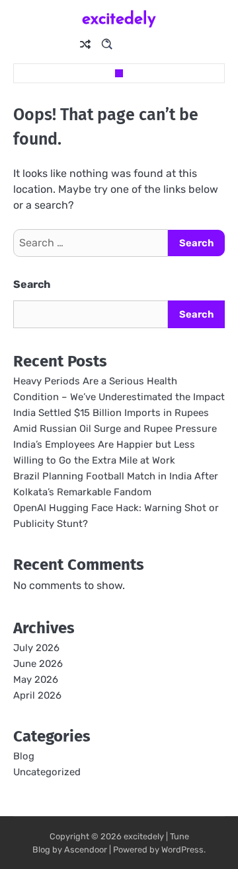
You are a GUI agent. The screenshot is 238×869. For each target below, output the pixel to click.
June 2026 (38, 664)
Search (31, 284)
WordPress (182, 849)
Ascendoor (85, 849)
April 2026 (37, 695)
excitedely (119, 18)
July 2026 (36, 648)
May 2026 (35, 679)
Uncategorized (47, 772)
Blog (23, 756)
